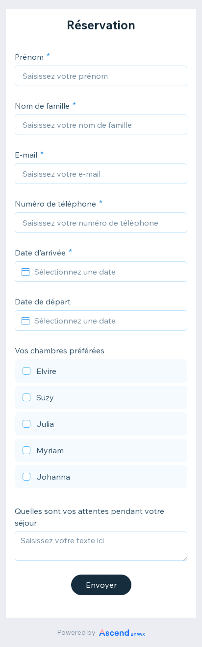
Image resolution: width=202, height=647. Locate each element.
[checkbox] (101, 372)
